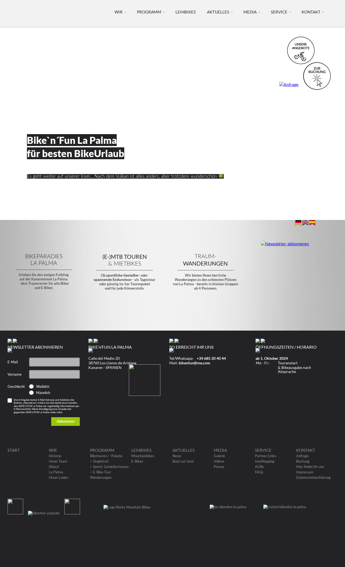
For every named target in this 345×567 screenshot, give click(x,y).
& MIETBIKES (124, 264)
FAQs (259, 472)
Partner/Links (265, 456)
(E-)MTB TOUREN (124, 256)
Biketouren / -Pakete (106, 456)
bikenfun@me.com (194, 363)
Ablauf (54, 466)
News (176, 456)
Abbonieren (66, 421)
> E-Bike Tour (100, 472)
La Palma (56, 472)
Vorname (15, 374)
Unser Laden (58, 477)
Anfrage (302, 456)
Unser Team (58, 461)
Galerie (219, 456)
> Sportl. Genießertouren (109, 466)
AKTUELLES (219, 11)
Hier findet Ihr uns (310, 466)
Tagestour (147, 279)
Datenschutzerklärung (313, 477)
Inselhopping (264, 461)
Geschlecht (16, 386)
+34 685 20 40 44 (211, 358)
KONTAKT (312, 11)
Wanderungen (101, 477)
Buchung (302, 461)
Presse (219, 466)
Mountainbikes (142, 456)
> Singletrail (99, 461)
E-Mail (13, 362)
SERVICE (280, 11)
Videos (219, 461)
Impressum (304, 472)
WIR (119, 11)
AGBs (259, 466)
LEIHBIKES (185, 11)
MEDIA (250, 11)
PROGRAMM (150, 11)
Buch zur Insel (183, 461)
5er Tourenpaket (137, 284)
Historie (55, 456)
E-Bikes (137, 461)
